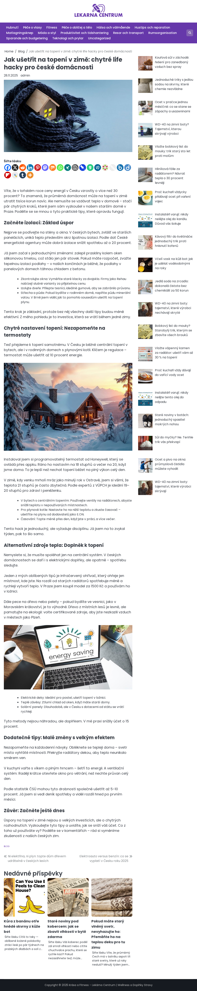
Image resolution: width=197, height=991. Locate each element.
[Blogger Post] (75, 167)
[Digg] (97, 167)
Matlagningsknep (19, 33)
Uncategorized (99, 38)
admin (25, 75)
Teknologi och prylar (67, 38)
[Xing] (67, 167)
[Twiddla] (112, 167)
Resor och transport (128, 33)
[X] (15, 167)
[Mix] (52, 167)
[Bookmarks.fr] (105, 167)
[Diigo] (127, 167)
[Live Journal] (15, 175)
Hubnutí (12, 27)
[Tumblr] (22, 175)
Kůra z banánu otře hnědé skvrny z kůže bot (22, 926)
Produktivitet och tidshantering (85, 33)
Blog (6, 846)
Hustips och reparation (152, 27)
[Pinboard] (82, 167)
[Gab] (90, 167)
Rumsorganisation (162, 33)
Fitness (51, 27)
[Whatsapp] (60, 167)
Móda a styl (47, 33)
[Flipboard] (7, 175)
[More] (30, 175)
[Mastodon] (45, 167)
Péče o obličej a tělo (77, 27)
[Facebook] (7, 167)
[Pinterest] (37, 167)
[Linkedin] (30, 167)
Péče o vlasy (32, 27)
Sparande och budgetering (27, 38)
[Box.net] (120, 167)
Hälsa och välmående (113, 27)
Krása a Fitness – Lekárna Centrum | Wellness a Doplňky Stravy (111, 985)
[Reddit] (22, 167)
